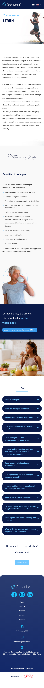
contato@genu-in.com (22, 642)
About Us (22, 606)
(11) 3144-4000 (22, 631)
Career (22, 615)
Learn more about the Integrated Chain (20, 330)
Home (22, 602)
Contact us (22, 563)
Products (22, 611)
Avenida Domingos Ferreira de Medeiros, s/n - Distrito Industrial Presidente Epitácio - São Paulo (22, 653)
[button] (22, 399)
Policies (22, 619)
